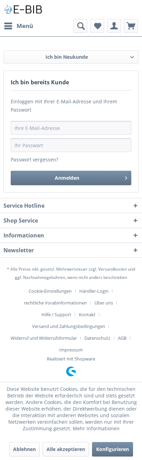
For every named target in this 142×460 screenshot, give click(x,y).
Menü (25, 26)
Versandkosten (112, 269)
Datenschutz (97, 338)
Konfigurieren (112, 449)
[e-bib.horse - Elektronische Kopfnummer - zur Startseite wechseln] (23, 9)
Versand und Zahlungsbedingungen (68, 326)
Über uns (103, 303)
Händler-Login (94, 291)
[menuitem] (18, 26)
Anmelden (67, 178)
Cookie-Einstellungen (50, 291)
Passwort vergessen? (34, 159)
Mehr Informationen (96, 428)
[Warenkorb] (131, 26)
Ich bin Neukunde (66, 57)
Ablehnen (24, 449)
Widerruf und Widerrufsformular (44, 338)
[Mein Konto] (114, 26)
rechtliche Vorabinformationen (55, 303)
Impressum (71, 350)
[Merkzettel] (97, 26)
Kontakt (87, 314)
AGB (122, 338)
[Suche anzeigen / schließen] (80, 26)
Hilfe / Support (56, 314)
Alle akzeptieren (66, 449)
